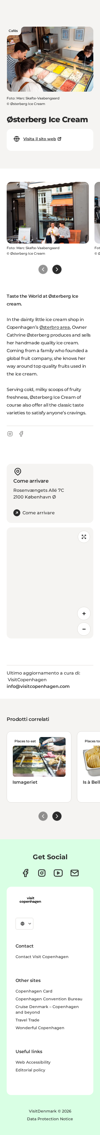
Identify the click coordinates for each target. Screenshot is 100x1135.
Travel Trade (27, 1020)
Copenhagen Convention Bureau (49, 998)
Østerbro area (54, 327)
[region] (50, 582)
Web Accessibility (33, 1062)
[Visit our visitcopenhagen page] (25, 873)
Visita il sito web (39, 138)
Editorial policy (30, 1070)
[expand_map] (84, 537)
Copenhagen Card (34, 991)
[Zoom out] (84, 629)
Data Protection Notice (50, 1118)
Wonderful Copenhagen (40, 1027)
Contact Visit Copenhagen (42, 956)
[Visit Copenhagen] (30, 900)
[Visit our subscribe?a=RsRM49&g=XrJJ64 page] (74, 873)
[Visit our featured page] (58, 873)
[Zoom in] (84, 613)
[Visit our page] (42, 873)
